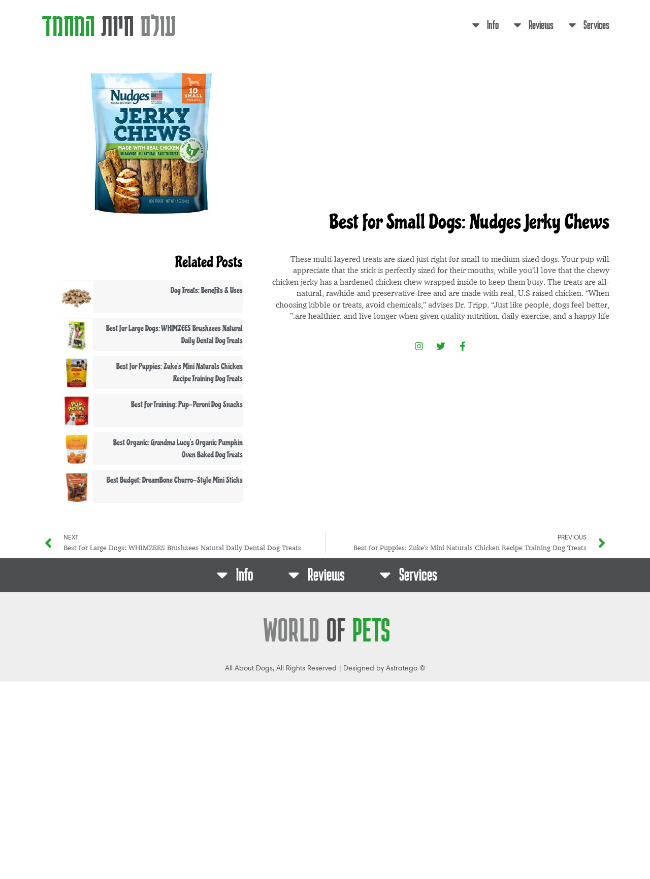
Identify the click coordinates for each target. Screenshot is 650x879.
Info (493, 24)
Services (596, 24)
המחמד (108, 24)
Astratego (401, 668)
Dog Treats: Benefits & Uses (207, 290)
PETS (327, 630)
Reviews (541, 24)
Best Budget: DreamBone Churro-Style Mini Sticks (175, 480)
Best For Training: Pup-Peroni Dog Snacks (187, 404)
